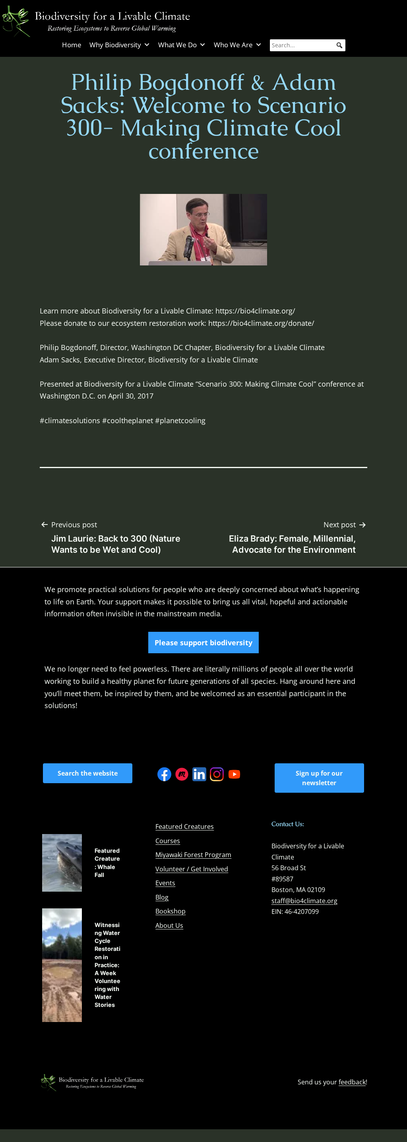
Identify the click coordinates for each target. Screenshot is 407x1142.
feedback (352, 1082)
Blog (162, 897)
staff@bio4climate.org (304, 900)
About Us (169, 925)
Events (165, 883)
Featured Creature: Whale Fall (107, 862)
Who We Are (233, 44)
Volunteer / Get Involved (191, 869)
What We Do (177, 44)
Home (71, 44)
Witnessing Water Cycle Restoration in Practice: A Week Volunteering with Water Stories (107, 964)
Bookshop (170, 911)
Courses (167, 840)
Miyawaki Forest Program (193, 854)
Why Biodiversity (115, 44)
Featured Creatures (184, 826)
